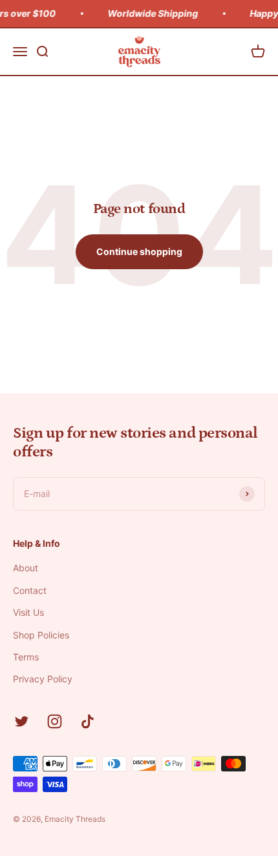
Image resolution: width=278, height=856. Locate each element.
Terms (26, 656)
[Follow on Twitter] (21, 721)
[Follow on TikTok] (87, 721)
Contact (30, 590)
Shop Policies (41, 634)
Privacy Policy (42, 678)
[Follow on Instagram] (54, 721)
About (25, 567)
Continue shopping (139, 251)
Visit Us (28, 612)
